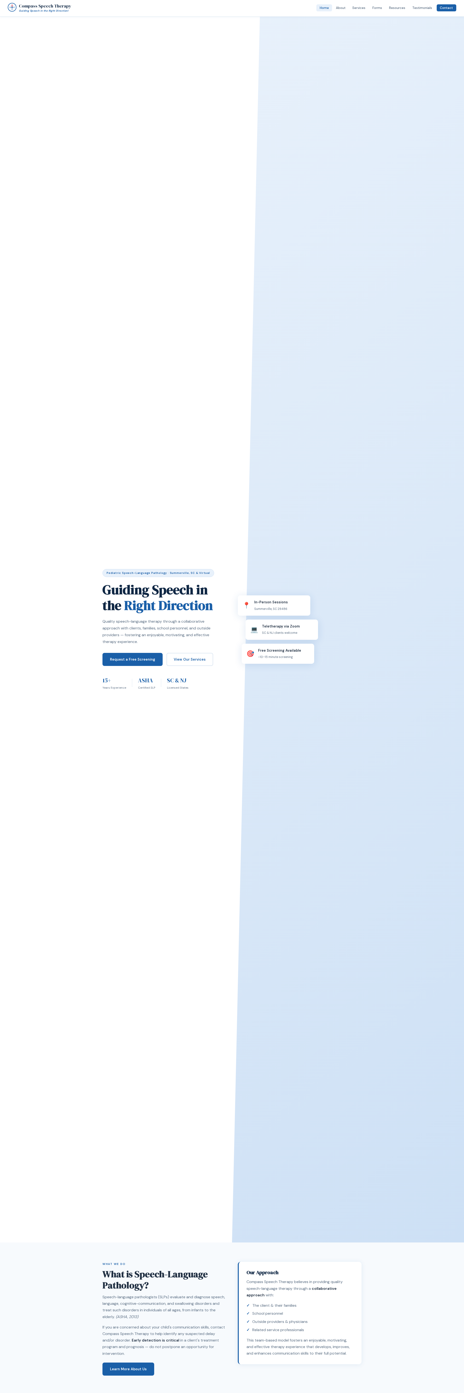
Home (324, 8)
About (341, 8)
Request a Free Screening (132, 659)
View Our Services (190, 659)
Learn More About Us (128, 1369)
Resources (397, 8)
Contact (446, 8)
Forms (377, 8)
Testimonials (422, 8)
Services (358, 8)
